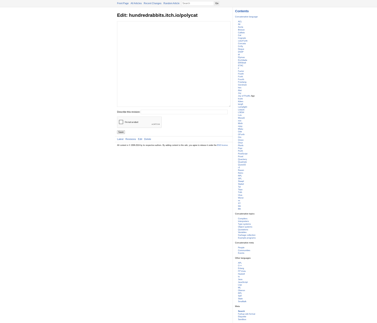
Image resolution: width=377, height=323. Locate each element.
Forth (240, 76)
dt (239, 54)
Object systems (245, 227)
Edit (140, 139)
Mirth (240, 123)
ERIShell (242, 63)
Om (239, 137)
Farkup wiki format (246, 314)
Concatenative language (246, 16)
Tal (239, 187)
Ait (239, 24)
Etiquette (242, 316)
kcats (240, 98)
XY (239, 203)
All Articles (136, 3)
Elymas (241, 57)
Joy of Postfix (244, 96)
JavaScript (243, 282)
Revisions (130, 139)
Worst (240, 198)
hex (239, 87)
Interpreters (243, 221)
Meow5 (241, 118)
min (239, 120)
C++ (240, 265)
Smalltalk (242, 301)
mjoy (240, 126)
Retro (240, 173)
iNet (240, 90)
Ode (240, 131)
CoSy (240, 46)
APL (240, 263)
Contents (242, 11)
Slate (240, 298)
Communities (244, 250)
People (241, 247)
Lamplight (242, 107)
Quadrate (242, 162)
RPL (240, 176)
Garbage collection (247, 235)
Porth (240, 151)
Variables (242, 232)
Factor (241, 71)
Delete (147, 139)
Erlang (241, 268)
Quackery (242, 159)
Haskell (241, 274)
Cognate (242, 38)
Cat (239, 35)
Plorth (240, 145)
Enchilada (242, 60)
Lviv (240, 115)
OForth (241, 134)
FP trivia (242, 271)
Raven (241, 170)
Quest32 (242, 164)
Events (241, 253)
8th (239, 209)
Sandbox (242, 319)
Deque (241, 49)
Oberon (241, 290)
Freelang (242, 82)
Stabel (241, 184)
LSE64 (241, 112)
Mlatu (240, 129)
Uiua (240, 195)
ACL (240, 21)
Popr (240, 148)
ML (239, 287)
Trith (240, 192)
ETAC (240, 65)
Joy (239, 93)
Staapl (241, 181)
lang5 (240, 104)
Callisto (241, 32)
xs (239, 200)
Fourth (241, 79)
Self (240, 296)
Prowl (240, 156)
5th (239, 206)
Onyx (240, 142)
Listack (241, 109)
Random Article (171, 3)
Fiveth (241, 74)
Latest (120, 139)
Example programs (247, 238)
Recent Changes (152, 3)
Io (239, 276)
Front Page (123, 3)
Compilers (242, 218)
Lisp (240, 285)
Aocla (240, 27)
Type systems (244, 224)
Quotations (243, 229)
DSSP (240, 52)
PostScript (242, 153)
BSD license (222, 145)
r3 (239, 167)
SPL (240, 178)
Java (240, 279)
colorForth (243, 41)
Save (121, 132)
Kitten (240, 101)
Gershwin (242, 85)
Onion (241, 140)
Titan (240, 189)
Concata (242, 43)
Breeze (241, 30)
